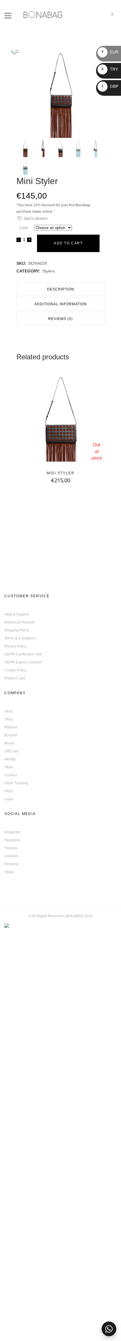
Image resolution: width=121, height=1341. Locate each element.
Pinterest (11, 864)
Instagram (12, 832)
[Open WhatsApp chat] (109, 1328)
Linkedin (11, 856)
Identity (10, 759)
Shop (8, 719)
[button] (55, 52)
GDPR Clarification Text (23, 654)
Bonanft (10, 735)
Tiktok (9, 872)
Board (9, 743)
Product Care (15, 678)
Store (8, 767)
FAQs (8, 791)
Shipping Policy (16, 630)
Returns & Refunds (19, 622)
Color (23, 228)
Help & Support (16, 614)
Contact (10, 775)
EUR (110, 52)
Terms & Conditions (20, 638)
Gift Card (11, 751)
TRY (110, 69)
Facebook (12, 840)
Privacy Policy (15, 646)
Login (9, 799)
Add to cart (68, 243)
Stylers (48, 271)
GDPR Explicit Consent (22, 662)
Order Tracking (16, 783)
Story (8, 711)
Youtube (11, 848)
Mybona (10, 727)
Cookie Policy (15, 670)
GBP (110, 86)
